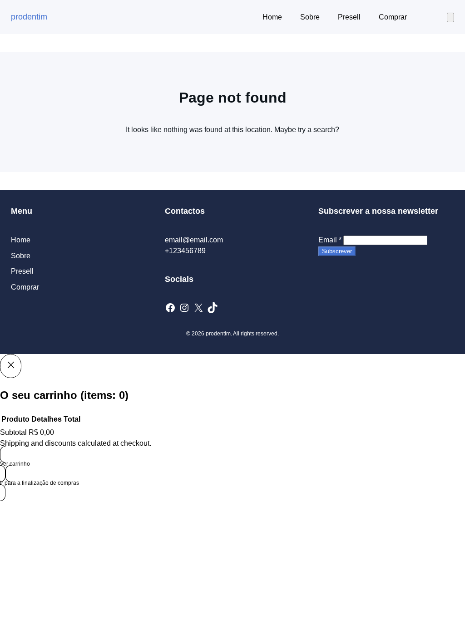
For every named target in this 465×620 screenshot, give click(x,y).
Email (329, 240)
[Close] (10, 366)
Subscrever (337, 251)
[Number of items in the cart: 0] (450, 17)
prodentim (29, 16)
